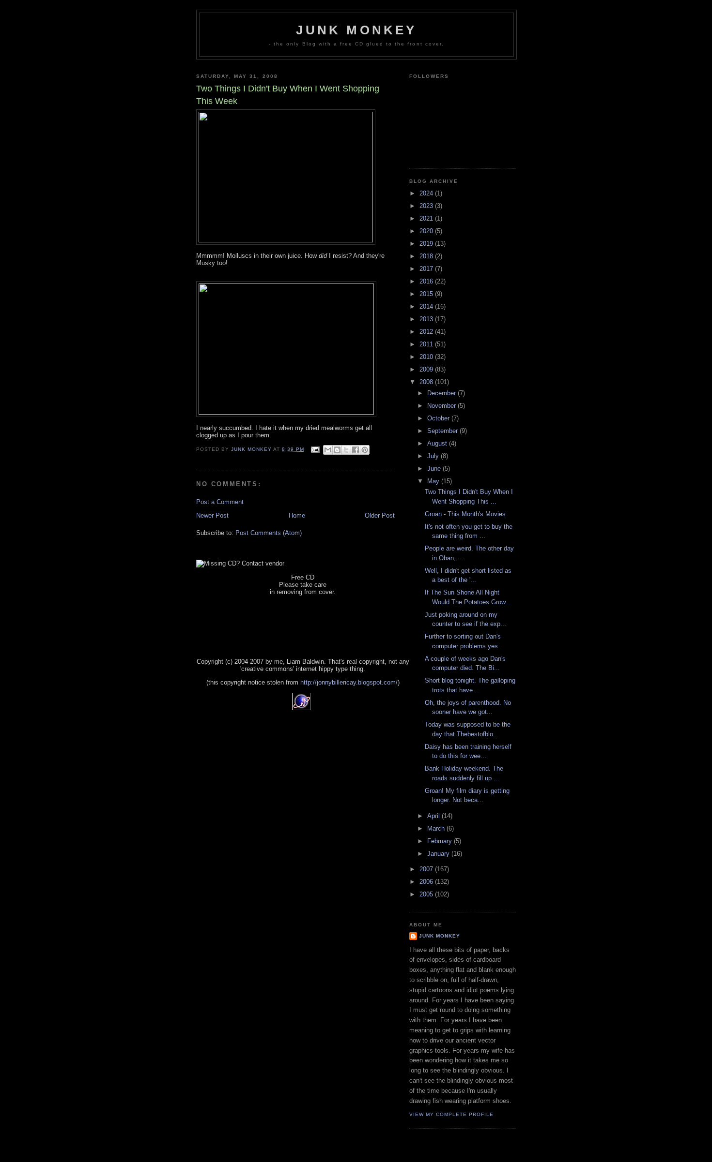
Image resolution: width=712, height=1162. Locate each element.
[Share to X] (346, 450)
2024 (427, 193)
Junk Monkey (356, 30)
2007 (427, 869)
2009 (427, 369)
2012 (427, 331)
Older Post (380, 515)
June (435, 468)
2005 (427, 894)
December (442, 393)
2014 (427, 306)
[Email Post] (314, 449)
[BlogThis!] (337, 450)
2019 (427, 243)
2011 (427, 344)
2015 (427, 294)
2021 (427, 218)
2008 (427, 382)
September (443, 430)
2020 (427, 231)
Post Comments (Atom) (268, 532)
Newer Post (212, 515)
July (434, 456)
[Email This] (328, 450)
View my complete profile (451, 1114)
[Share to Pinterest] (365, 450)
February (440, 841)
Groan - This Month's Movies (465, 514)
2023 (427, 205)
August (438, 443)
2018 (427, 256)
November (442, 405)
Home (297, 515)
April (434, 815)
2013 (427, 319)
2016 (427, 281)
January (439, 853)
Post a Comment (220, 502)
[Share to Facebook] (355, 450)
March (437, 828)
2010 (427, 356)
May (434, 481)
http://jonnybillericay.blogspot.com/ (349, 682)
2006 (427, 881)
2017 (427, 268)
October (439, 418)
